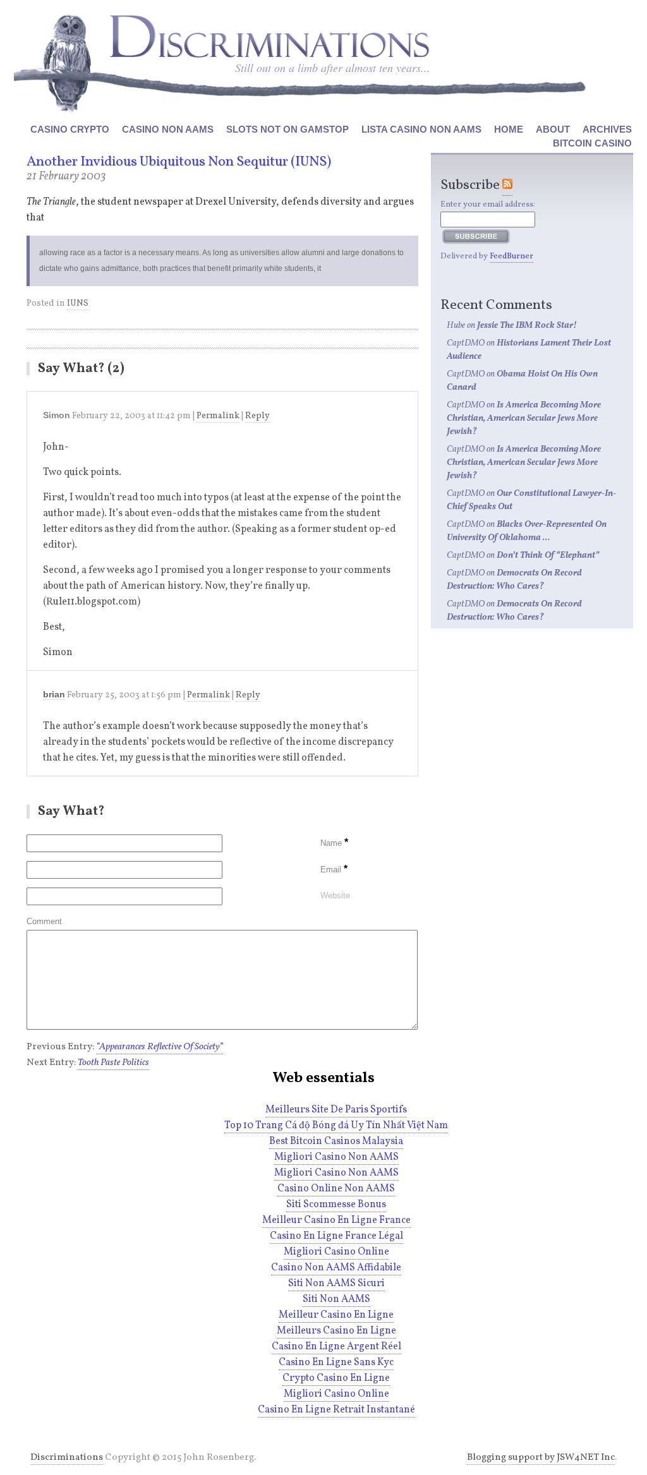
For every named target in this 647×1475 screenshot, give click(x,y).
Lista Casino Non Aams (421, 129)
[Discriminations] (269, 36)
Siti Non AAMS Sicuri (336, 1284)
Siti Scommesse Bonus (336, 1205)
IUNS (77, 304)
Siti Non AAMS (336, 1299)
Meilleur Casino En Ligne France (336, 1220)
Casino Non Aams (168, 129)
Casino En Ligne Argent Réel (336, 1347)
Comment (44, 921)
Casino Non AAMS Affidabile (336, 1268)
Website (335, 895)
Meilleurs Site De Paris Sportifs (336, 1110)
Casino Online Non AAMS (336, 1189)
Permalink (218, 416)
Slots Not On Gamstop (287, 129)
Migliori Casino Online (336, 1252)
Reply (257, 416)
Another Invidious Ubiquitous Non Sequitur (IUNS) (179, 162)
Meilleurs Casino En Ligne (336, 1331)
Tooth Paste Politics (113, 1062)
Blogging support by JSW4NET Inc (541, 1457)
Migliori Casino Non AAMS (336, 1157)
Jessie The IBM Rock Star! (527, 326)
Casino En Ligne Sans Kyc (336, 1363)
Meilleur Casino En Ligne (336, 1315)
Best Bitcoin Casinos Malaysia (336, 1141)
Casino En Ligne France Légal (336, 1236)
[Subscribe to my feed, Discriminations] (507, 186)
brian (54, 694)
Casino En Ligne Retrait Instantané (336, 1410)
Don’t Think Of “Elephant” (548, 556)
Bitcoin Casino (592, 143)
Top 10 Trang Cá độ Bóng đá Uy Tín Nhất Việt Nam (336, 1126)
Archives (607, 129)
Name (334, 843)
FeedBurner (511, 256)
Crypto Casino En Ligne (336, 1378)
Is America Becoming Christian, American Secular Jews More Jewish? (524, 418)
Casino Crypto (69, 129)
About (553, 129)
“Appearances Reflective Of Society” (159, 1047)
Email (334, 869)
